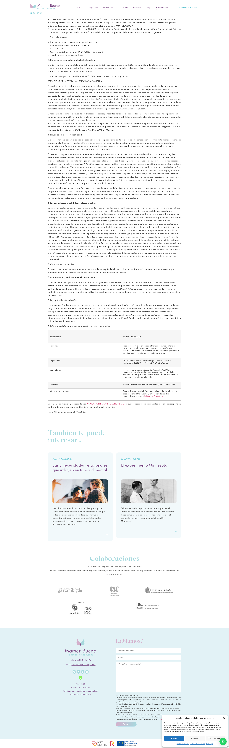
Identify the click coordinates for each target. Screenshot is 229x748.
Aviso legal (209, 744)
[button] (224, 718)
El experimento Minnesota (144, 465)
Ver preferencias (215, 738)
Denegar (195, 738)
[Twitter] (78, 672)
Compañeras (93, 7)
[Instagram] (82, 672)
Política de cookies (183, 744)
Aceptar (174, 738)
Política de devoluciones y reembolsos (80, 691)
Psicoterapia (108, 7)
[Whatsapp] (80, 678)
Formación (137, 7)
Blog (148, 7)
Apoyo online (162, 7)
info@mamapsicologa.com (84, 664)
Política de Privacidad (153, 396)
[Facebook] (74, 672)
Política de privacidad (197, 744)
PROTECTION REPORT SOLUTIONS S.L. (105, 404)
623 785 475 (85, 660)
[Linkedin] (87, 672)
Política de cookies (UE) (80, 694)
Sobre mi (78, 7)
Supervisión (123, 7)
